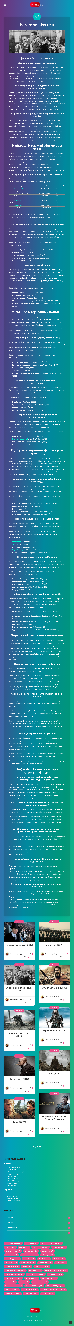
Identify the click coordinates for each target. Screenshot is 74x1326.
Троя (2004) (19, 1122)
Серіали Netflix (12, 1196)
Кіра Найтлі (44, 1259)
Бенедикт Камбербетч (51, 1243)
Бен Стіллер (31, 1243)
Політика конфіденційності (31, 1320)
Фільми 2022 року (13, 1181)
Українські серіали (13, 1194)
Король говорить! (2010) (19, 945)
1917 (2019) (54, 1073)
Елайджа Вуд (47, 1251)
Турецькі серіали (12, 1198)
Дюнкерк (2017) (54, 945)
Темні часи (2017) (19, 1079)
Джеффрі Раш (59, 1247)
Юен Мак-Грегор (12, 1293)
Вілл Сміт (24, 1247)
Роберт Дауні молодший (55, 1270)
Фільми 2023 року (13, 1179)
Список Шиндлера (18, 188)
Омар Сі (27, 1266)
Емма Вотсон (11, 1255)
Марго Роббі (11, 1263)
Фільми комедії (12, 1176)
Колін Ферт (29, 1259)
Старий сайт (12, 1228)
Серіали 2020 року (13, 1201)
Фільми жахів (11, 1185)
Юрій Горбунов (31, 1293)
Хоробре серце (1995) (55, 1031)
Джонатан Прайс (12, 1251)
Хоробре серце (17, 200)
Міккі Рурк (61, 1263)
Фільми (19, 922)
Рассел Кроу (35, 1270)
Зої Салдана (47, 1255)
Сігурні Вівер (32, 1278)
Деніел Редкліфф (40, 1247)
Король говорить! (18, 205)
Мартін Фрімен (27, 1263)
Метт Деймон (45, 1263)
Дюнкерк (15, 210)
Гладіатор (15, 198)
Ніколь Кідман (11, 1266)
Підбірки (10, 1218)
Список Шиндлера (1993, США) (19, 989)
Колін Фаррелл (12, 1259)
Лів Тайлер (59, 1259)
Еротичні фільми (12, 1174)
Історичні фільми (12, 1170)
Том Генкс (10, 1282)
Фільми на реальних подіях (16, 1172)
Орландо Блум (41, 1266)
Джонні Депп (31, 1251)
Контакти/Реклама (45, 1320)
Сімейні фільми (12, 1183)
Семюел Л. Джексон (14, 1274)
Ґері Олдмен (48, 1293)
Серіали (8, 1190)
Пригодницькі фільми (14, 1167)
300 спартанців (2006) (54, 988)
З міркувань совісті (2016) (19, 1034)
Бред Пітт (10, 1247)
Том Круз (23, 1282)
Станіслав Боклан (13, 1278)
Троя (14, 544)
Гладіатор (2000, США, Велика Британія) (54, 1118)
